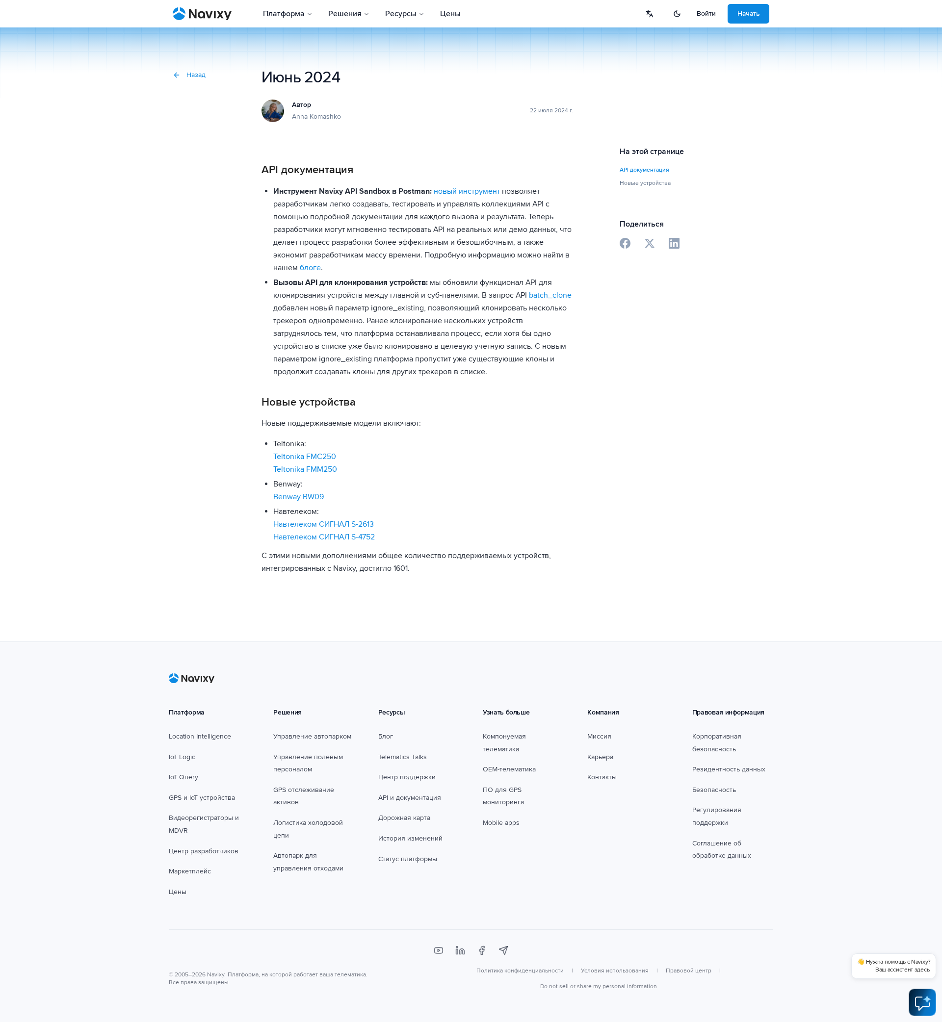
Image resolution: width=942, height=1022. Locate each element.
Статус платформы (407, 859)
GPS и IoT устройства (202, 797)
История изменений (410, 838)
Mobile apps (501, 822)
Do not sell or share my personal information (598, 986)
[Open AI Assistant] (922, 1002)
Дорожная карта (404, 818)
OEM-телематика (509, 769)
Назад (196, 75)
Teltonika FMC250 (304, 456)
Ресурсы (401, 14)
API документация (644, 170)
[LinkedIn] (460, 950)
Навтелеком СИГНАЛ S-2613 (323, 524)
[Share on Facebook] (625, 243)
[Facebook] (482, 950)
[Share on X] (649, 243)
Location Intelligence (200, 736)
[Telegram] (503, 950)
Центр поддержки (407, 777)
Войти (706, 13)
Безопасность (714, 790)
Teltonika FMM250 (305, 469)
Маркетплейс (190, 871)
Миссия (599, 736)
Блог (385, 736)
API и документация (409, 797)
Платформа (284, 14)
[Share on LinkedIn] (674, 243)
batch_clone (550, 295)
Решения (345, 14)
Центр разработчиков (203, 851)
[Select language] (649, 14)
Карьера (600, 757)
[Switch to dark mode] (677, 14)
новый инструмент (467, 191)
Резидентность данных (728, 769)
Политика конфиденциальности (520, 970)
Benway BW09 (298, 497)
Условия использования (615, 970)
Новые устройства (645, 183)
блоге (310, 268)
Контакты (602, 777)
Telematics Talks (402, 757)
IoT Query (183, 777)
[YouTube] (439, 950)
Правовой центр (688, 970)
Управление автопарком (312, 736)
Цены (450, 14)
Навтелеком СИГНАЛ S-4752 (324, 537)
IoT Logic (182, 757)
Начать (748, 13)
